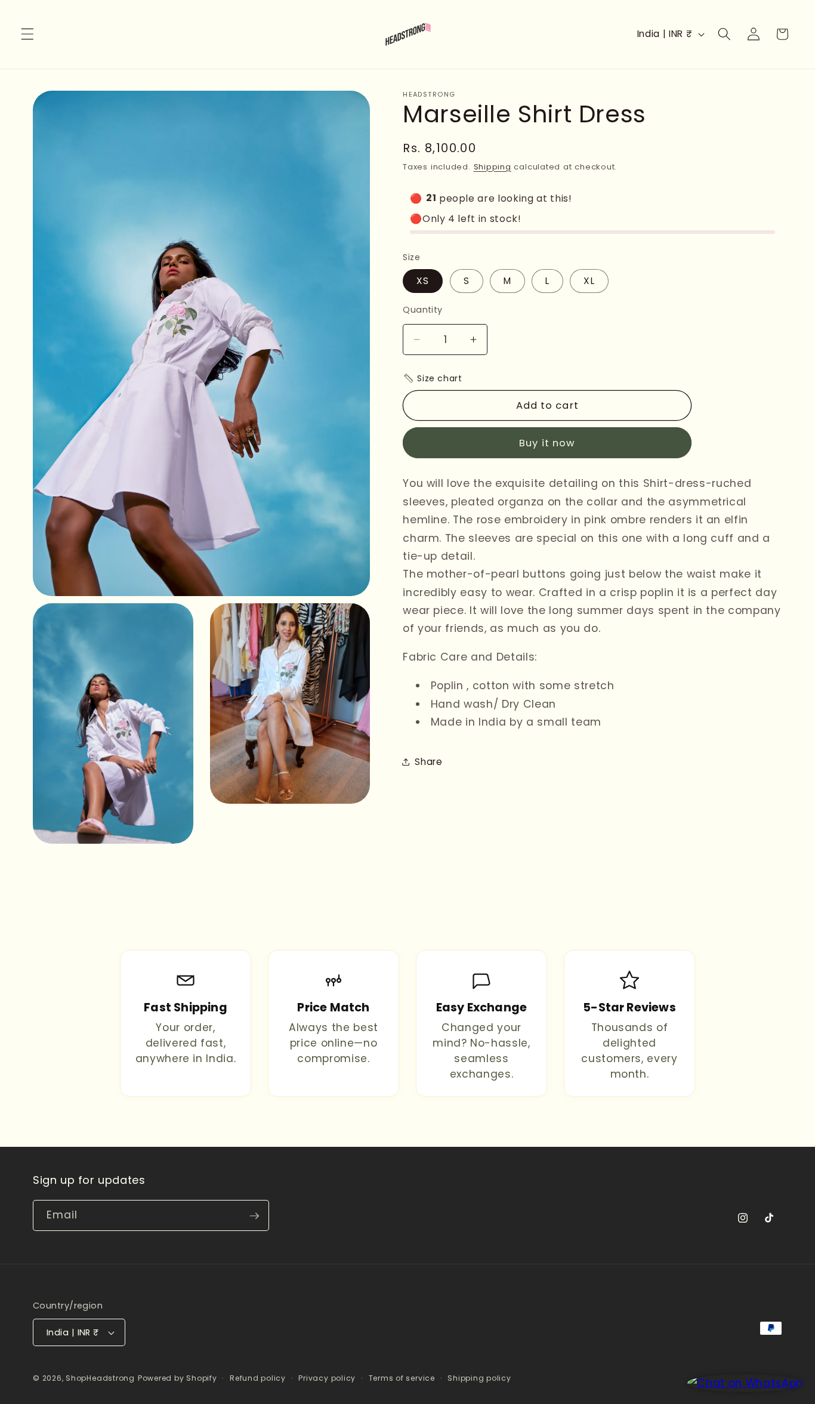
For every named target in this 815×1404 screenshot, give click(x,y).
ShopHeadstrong (100, 1378)
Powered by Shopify (177, 1378)
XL (589, 280)
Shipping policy (479, 1378)
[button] (27, 34)
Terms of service (402, 1378)
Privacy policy (327, 1378)
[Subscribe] (254, 1216)
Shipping (492, 166)
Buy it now (547, 442)
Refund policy (258, 1378)
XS (422, 280)
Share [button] (428, 761)
